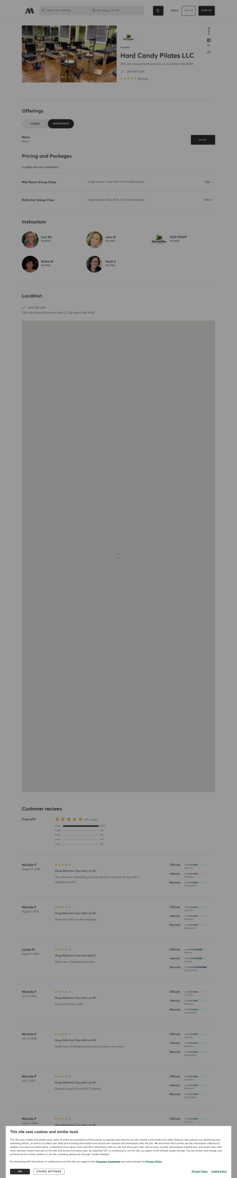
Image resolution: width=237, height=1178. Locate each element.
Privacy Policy (154, 1161)
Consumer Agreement (108, 1161)
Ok (20, 1171)
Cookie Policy (219, 1171)
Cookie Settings (49, 1171)
